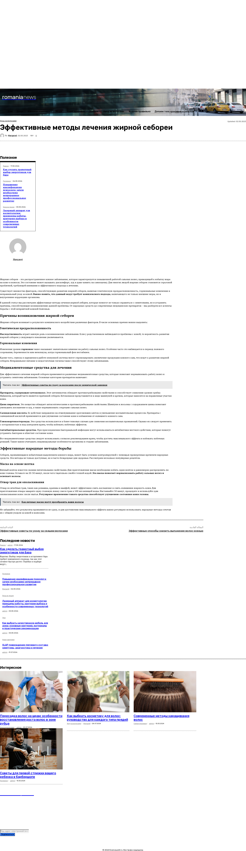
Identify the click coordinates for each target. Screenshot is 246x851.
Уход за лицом (8, 207)
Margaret (12, 135)
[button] (241, 111)
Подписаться (7, 834)
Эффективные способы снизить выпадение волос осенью (166, 530)
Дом (4, 618)
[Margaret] (2, 135)
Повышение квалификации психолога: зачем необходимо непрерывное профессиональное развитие (14, 192)
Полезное (7, 181)
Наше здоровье (8, 640)
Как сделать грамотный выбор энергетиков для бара (17, 172)
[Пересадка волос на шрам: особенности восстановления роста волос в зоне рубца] (31, 691)
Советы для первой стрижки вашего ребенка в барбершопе (28, 775)
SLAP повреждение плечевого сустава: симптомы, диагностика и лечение (25, 646)
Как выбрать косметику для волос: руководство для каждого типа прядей (97, 718)
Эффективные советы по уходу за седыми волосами (34, 530)
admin (10, 545)
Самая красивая (140, 723)
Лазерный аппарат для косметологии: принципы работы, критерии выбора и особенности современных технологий (16, 218)
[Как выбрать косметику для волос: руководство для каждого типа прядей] (98, 691)
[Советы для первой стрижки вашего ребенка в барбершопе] (31, 748)
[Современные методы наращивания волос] (165, 691)
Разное (6, 166)
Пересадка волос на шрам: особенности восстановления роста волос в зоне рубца (31, 719)
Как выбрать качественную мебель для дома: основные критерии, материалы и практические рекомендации (25, 626)
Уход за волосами (8, 121)
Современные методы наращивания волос (161, 718)
